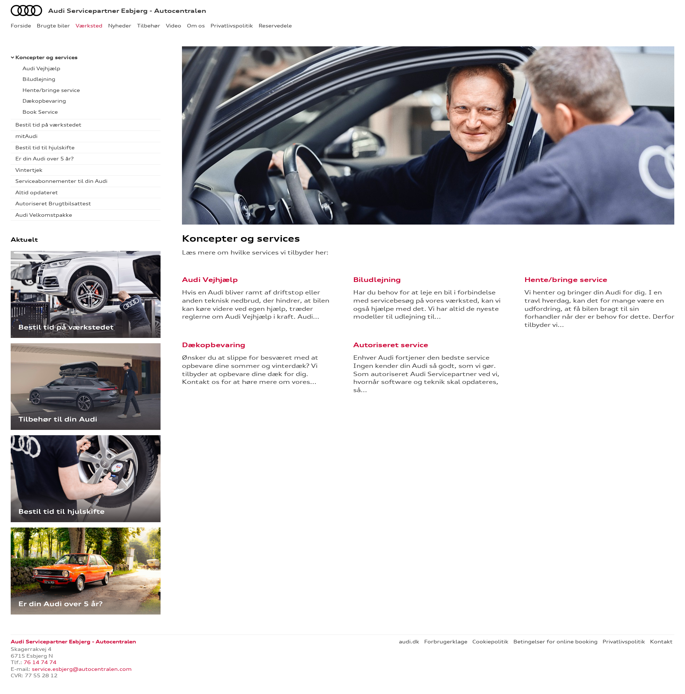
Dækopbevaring (44, 101)
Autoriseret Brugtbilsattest (53, 203)
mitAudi (26, 136)
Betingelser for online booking (555, 641)
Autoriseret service (390, 345)
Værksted (89, 26)
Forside (21, 26)
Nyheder (119, 26)
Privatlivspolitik (231, 26)
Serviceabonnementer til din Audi (61, 181)
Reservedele (275, 26)
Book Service (40, 112)
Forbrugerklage (445, 641)
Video (173, 26)
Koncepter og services (46, 57)
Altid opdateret (36, 192)
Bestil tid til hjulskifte (45, 147)
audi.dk (409, 641)
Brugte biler (53, 26)
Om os (196, 26)
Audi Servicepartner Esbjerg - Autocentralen (127, 10)
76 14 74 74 (40, 662)
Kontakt (661, 641)
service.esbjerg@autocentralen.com (82, 669)
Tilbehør (148, 26)
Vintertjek (28, 170)
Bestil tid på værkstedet (48, 125)
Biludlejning (38, 79)
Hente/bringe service (51, 90)
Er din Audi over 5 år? (44, 158)
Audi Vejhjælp (41, 68)
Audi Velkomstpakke (43, 215)
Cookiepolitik (490, 641)
